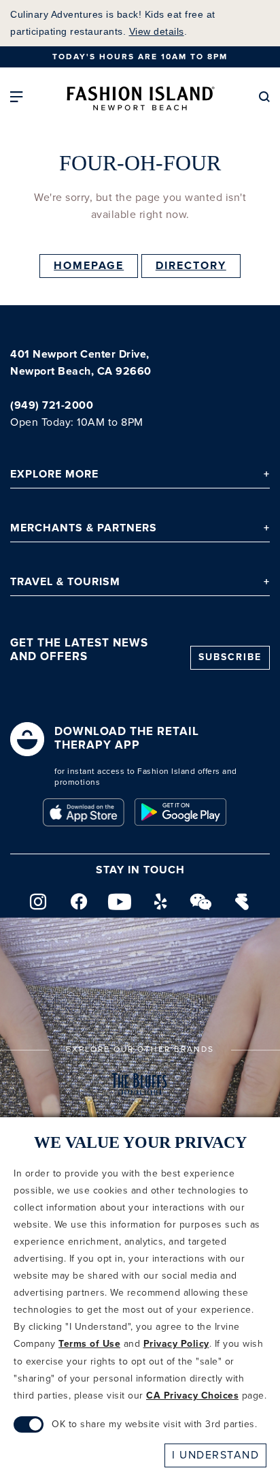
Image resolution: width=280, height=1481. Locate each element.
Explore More (54, 474)
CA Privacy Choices (192, 1396)
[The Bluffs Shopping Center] (140, 1086)
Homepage (89, 266)
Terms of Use (89, 1344)
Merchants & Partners (83, 528)
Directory (191, 266)
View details (156, 31)
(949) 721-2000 (51, 406)
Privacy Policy (176, 1344)
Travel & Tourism (65, 582)
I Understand (215, 1455)
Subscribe (230, 657)
